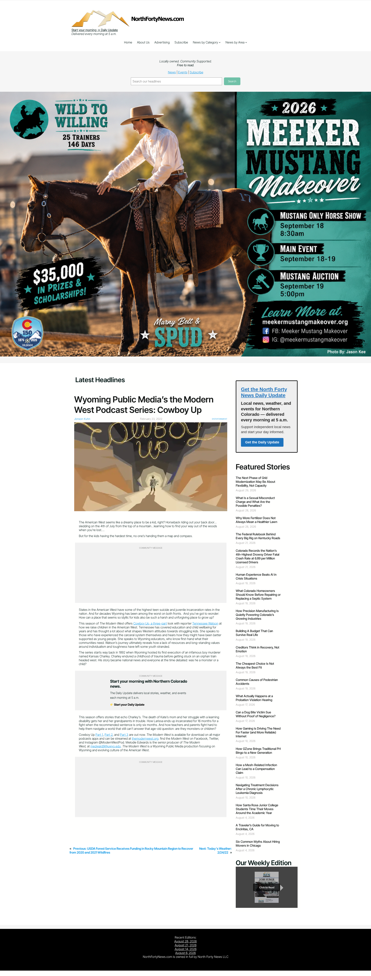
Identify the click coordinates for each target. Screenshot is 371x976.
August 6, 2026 (185, 953)
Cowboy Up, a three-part (150, 623)
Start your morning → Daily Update (94, 30)
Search (232, 81)
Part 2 (109, 735)
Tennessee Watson (205, 623)
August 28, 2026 (185, 941)
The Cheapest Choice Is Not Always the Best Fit (255, 665)
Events (182, 72)
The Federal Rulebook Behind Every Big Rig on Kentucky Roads (258, 536)
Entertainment (219, 419)
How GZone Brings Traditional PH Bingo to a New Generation (258, 750)
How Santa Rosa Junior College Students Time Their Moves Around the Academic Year (257, 809)
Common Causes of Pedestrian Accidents (257, 682)
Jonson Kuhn (82, 418)
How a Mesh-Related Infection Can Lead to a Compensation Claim (256, 769)
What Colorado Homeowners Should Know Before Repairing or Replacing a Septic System (258, 594)
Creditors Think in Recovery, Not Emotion (257, 649)
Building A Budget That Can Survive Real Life (254, 633)
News (172, 72)
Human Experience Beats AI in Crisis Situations (256, 576)
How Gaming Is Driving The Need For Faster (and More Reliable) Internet (258, 732)
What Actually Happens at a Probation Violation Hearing (254, 698)
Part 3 (124, 735)
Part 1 (99, 735)
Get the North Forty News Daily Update (264, 392)
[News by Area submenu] (246, 42)
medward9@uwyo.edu (105, 746)
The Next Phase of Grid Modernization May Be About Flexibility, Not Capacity (255, 481)
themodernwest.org (145, 738)
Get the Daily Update (262, 442)
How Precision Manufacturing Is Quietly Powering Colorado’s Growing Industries (257, 614)
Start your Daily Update (128, 704)
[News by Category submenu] (220, 42)
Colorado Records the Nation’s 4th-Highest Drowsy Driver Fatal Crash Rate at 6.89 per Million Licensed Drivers (257, 556)
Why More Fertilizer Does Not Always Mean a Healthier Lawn (256, 520)
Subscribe (196, 72)
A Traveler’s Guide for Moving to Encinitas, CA (257, 827)
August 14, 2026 (186, 949)
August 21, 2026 (186, 945)
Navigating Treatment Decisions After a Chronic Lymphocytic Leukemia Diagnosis (257, 789)
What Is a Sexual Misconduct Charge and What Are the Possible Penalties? (255, 502)
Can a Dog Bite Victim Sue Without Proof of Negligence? (256, 714)
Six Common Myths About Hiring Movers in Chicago (258, 843)
